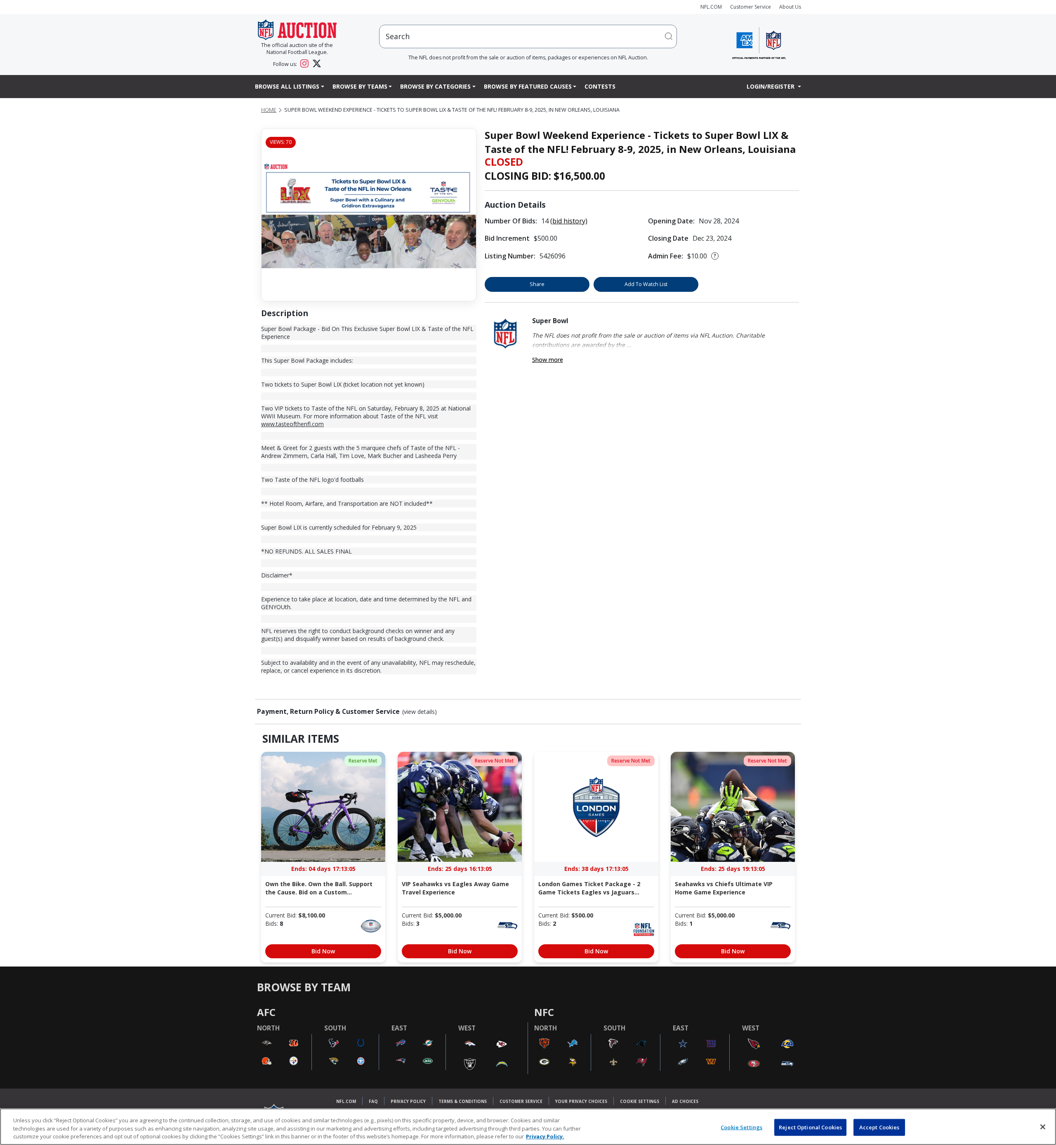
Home (268, 109)
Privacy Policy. (545, 1136)
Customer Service (750, 6)
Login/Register (771, 86)
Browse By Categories (435, 86)
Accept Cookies (879, 1127)
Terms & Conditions (462, 1101)
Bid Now (323, 951)
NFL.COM (711, 6)
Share (537, 284)
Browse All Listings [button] (287, 86)
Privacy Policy (408, 1101)
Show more (547, 360)
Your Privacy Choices (581, 1101)
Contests (600, 86)
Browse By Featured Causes (528, 86)
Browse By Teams (359, 86)
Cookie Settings (639, 1101)
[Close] (1043, 1127)
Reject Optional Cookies (810, 1127)
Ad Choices (685, 1101)
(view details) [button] (419, 712)
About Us (790, 6)
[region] (528, 1126)
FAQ (373, 1101)
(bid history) (568, 220)
